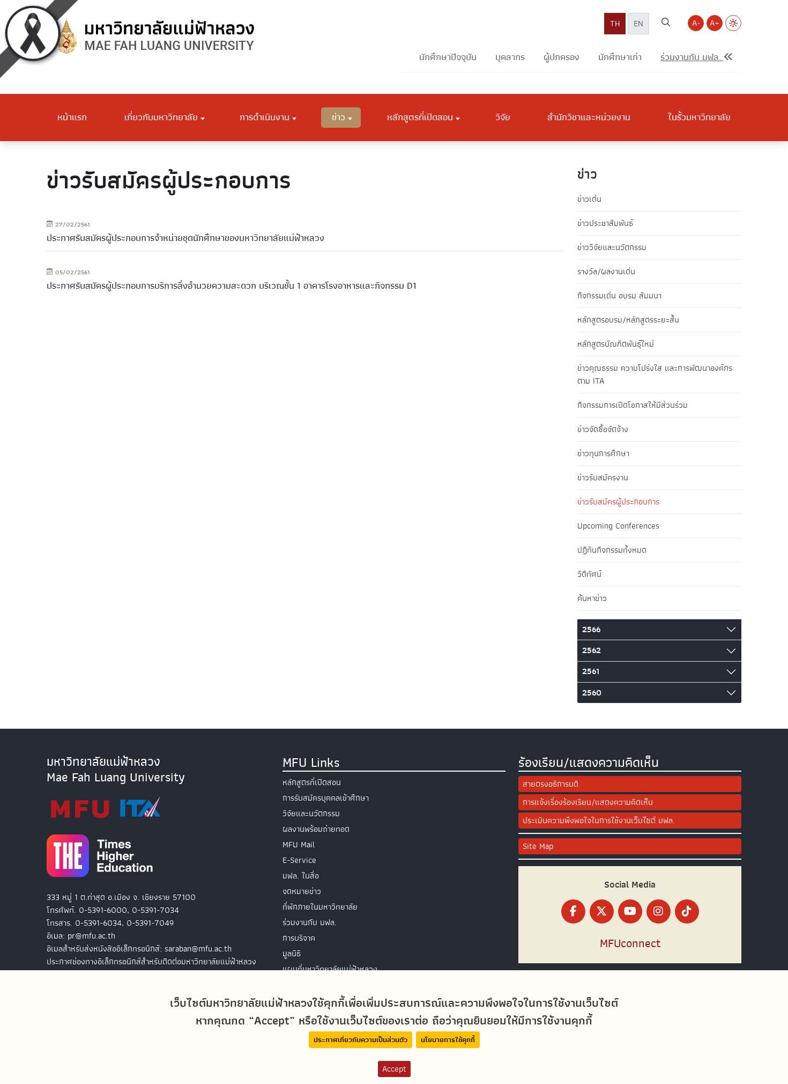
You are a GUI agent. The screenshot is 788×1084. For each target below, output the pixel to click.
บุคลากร (510, 57)
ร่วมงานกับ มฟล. (310, 922)
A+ (714, 23)
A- (696, 23)
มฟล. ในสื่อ (301, 875)
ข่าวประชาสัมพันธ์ (605, 223)
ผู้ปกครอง (561, 57)
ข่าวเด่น (589, 199)
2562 (591, 650)
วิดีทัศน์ (589, 574)
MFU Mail (299, 844)
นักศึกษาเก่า (620, 57)
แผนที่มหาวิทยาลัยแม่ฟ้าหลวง (330, 969)
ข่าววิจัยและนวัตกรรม (611, 247)
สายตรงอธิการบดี (550, 784)
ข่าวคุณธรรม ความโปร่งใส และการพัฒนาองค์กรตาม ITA (654, 374)
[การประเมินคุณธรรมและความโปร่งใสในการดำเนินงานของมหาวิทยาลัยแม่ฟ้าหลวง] (106, 807)
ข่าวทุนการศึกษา (603, 453)
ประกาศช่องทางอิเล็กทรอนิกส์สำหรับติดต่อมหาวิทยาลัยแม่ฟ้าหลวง (151, 961)
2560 (591, 692)
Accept (394, 1069)
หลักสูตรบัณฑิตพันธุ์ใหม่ (615, 344)
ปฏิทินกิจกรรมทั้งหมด (611, 550)
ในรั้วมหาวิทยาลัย (699, 116)
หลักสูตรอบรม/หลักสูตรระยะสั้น (628, 319)
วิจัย (502, 116)
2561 (590, 671)
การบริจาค (299, 938)
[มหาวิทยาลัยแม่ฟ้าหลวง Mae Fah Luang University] (154, 36)
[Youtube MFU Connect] (630, 911)
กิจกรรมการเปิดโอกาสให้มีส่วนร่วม (632, 405)
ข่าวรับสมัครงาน (602, 477)
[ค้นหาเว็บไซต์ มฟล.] (665, 23)
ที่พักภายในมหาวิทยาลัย (320, 906)
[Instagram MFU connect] (658, 911)
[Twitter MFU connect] (602, 911)
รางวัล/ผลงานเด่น (606, 271)
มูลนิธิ (292, 953)
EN (638, 23)
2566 (591, 629)
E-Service (299, 860)
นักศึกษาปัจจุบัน (448, 57)
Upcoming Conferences (618, 525)
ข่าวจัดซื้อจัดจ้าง (602, 429)
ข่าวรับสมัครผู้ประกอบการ (618, 501)
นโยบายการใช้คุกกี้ (448, 1039)
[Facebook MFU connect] (573, 911)
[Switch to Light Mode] (733, 23)
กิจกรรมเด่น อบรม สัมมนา (619, 295)
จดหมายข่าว (302, 891)
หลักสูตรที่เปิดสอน (312, 782)
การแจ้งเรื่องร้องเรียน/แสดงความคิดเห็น (588, 802)
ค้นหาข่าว (592, 598)
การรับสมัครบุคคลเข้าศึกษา (326, 798)
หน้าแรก (72, 116)
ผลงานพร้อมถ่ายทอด (316, 829)
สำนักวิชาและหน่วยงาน (588, 116)
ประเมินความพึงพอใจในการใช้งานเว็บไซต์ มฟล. (599, 820)
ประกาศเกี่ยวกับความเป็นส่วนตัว (360, 1039)
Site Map (538, 846)
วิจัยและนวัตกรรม (311, 813)
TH (615, 23)
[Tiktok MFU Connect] (687, 911)
